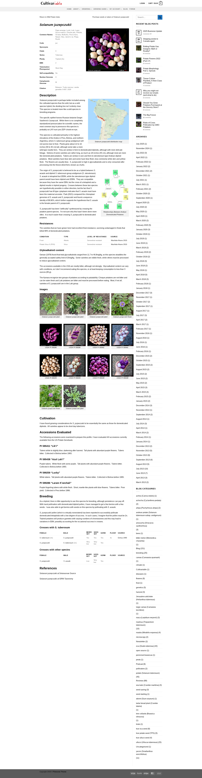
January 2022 (141, 166)
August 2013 (141, 464)
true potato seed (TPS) (145, 733)
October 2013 (141, 455)
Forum (132, 9)
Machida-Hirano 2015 (119, 240)
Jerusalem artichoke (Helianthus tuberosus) (145, 598)
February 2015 (142, 396)
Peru (63, 138)
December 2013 (142, 446)
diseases (140, 574)
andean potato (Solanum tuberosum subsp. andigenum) (148, 513)
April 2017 (140, 320)
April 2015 (140, 387)
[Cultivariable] (51, 3)
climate (139, 565)
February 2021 (142, 189)
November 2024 (142, 148)
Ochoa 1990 (122, 538)
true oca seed (141, 729)
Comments (146, 53)
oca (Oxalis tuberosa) (145, 646)
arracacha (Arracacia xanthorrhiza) (144, 524)
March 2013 (141, 482)
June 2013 (140, 473)
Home (69, 9)
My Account (115, 9)
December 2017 (142, 293)
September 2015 (143, 365)
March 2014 (141, 433)
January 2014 (141, 442)
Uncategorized (142, 747)
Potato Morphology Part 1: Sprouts (151, 70)
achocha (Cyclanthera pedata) (148, 500)
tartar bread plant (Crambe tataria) (147, 704)
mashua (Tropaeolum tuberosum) (145, 623)
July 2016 (140, 342)
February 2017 (142, 329)
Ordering (86, 9)
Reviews (139, 681)
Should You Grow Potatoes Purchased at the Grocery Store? (152, 105)
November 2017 (142, 297)
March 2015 (141, 392)
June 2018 (140, 266)
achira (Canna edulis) (145, 496)
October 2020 (141, 194)
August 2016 (141, 338)
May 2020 (140, 212)
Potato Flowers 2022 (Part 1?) (151, 60)
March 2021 (141, 184)
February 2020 (142, 225)
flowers (139, 578)
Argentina (44, 141)
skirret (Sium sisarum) (145, 699)
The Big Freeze (149, 115)
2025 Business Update (152, 31)
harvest (139, 592)
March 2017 (141, 324)
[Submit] (160, 17)
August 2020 (141, 203)
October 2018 (141, 257)
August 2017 (141, 311)
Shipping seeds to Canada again (150, 40)
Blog (125, 9)
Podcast (139, 664)
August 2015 (141, 369)
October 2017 (141, 302)
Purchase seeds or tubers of (110, 17)
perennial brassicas (144, 655)
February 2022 (142, 162)
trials (138, 724)
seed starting (141, 694)
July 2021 (140, 180)
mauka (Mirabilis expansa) (147, 633)
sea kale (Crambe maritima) (147, 685)
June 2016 (140, 347)
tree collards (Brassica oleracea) (145, 715)
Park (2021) (68, 194)
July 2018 (140, 261)
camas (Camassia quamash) (148, 557)
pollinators (140, 669)
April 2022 (140, 157)
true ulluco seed (142, 738)
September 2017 (143, 306)
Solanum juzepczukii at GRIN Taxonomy (56, 579)
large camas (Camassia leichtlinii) (146, 608)
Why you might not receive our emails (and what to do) (150, 93)
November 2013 (142, 451)
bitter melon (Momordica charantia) (146, 539)
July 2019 (140, 239)
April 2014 (140, 428)
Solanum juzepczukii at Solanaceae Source (58, 573)
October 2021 (141, 175)
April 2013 (140, 478)
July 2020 (140, 207)
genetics (139, 587)
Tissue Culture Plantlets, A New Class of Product (152, 81)
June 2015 (140, 378)
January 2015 (141, 401)
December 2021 (142, 171)
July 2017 (140, 315)
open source (141, 651)
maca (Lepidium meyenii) (146, 618)
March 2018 (141, 279)
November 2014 (142, 410)
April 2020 (140, 216)
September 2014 (143, 415)
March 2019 (141, 248)
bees (138, 533)
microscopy (141, 637)
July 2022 (140, 153)
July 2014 (140, 424)
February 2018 (142, 284)
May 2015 (140, 383)
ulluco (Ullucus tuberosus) (147, 742)
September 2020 (143, 198)
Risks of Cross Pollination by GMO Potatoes (151, 125)
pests (138, 660)
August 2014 (141, 419)
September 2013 (143, 460)
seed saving (141, 690)
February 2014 (142, 437)
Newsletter (140, 642)
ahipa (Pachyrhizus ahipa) (147, 508)
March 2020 (141, 221)
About (76, 9)
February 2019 (142, 252)
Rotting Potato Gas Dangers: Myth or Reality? (151, 48)
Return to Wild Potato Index (50, 17)
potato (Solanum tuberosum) (148, 673)
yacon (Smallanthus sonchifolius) (144, 752)
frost (138, 583)
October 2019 (141, 234)
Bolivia (69, 138)
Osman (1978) (45, 255)
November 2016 (142, 333)
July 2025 (140, 144)
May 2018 (140, 270)
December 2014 (142, 405)
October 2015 (141, 360)
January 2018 (141, 288)
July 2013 (140, 469)
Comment (146, 73)
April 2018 (140, 275)
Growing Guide (99, 9)
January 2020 (141, 230)
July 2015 (140, 374)
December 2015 (142, 356)
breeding (139, 553)
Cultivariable (141, 569)
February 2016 (142, 351)
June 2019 (140, 243)
